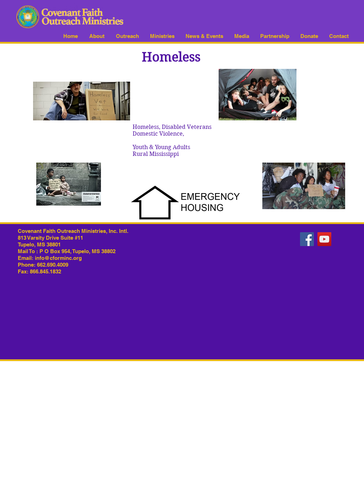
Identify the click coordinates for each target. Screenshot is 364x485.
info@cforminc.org (58, 258)
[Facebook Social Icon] (307, 239)
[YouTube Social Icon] (324, 239)
